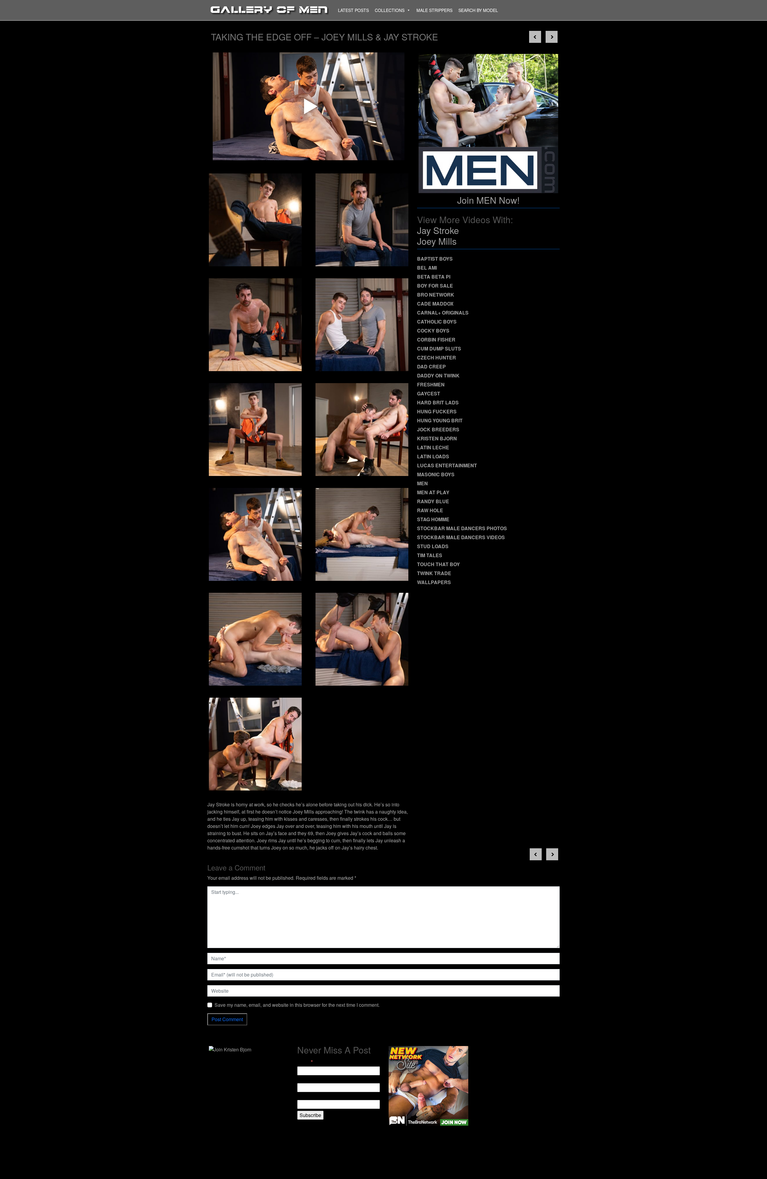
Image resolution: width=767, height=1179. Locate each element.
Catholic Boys (437, 321)
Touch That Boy (438, 564)
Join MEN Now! (488, 200)
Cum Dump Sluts (439, 348)
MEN (422, 483)
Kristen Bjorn (437, 438)
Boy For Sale (435, 285)
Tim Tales (429, 555)
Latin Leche (433, 447)
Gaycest (428, 393)
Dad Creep (431, 366)
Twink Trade (434, 573)
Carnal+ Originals (443, 312)
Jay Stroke (438, 230)
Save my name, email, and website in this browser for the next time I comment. (297, 1004)
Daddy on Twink (438, 375)
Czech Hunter (436, 357)
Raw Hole (430, 510)
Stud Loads (433, 546)
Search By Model (478, 10)
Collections (389, 10)
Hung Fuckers (437, 411)
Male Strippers (434, 10)
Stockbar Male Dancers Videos (461, 537)
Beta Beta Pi (433, 276)
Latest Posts (353, 10)
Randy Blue (433, 501)
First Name (309, 1079)
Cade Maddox (435, 303)
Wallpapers (434, 582)
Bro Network (435, 294)
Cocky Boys (433, 330)
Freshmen (431, 384)
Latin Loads (433, 456)
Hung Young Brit (440, 420)
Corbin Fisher (436, 339)
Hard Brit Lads (438, 402)
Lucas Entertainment (447, 465)
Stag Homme (433, 519)
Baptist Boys (435, 258)
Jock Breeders (438, 429)
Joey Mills (437, 241)
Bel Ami (427, 267)
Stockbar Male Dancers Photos (462, 528)
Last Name (308, 1096)
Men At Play (433, 492)
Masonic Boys (436, 474)
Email (305, 1062)
